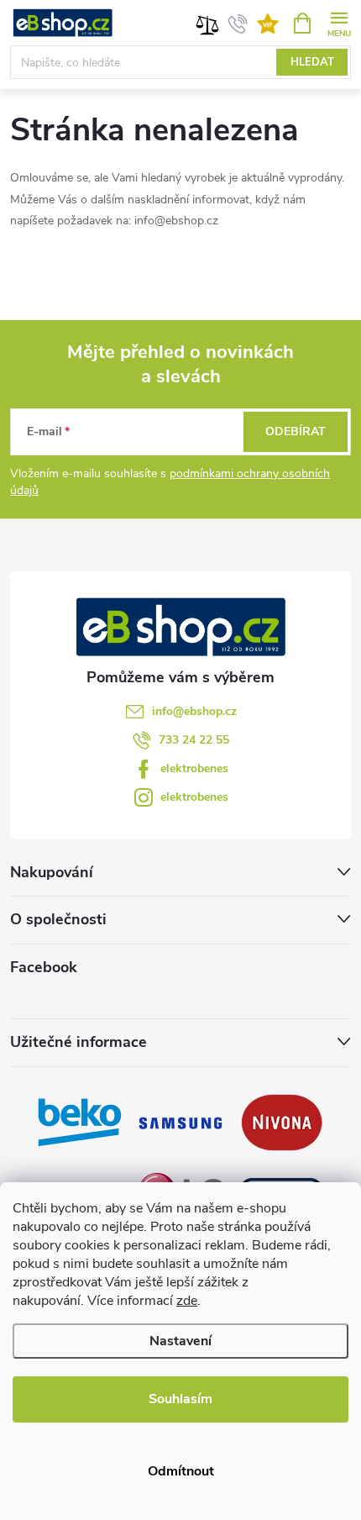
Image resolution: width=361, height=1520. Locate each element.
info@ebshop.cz (194, 711)
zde (186, 1300)
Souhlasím (180, 1399)
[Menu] (339, 22)
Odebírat (295, 431)
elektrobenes (194, 768)
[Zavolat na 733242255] (238, 23)
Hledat (312, 62)
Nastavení (180, 1341)
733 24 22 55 (194, 740)
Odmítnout (181, 1471)
